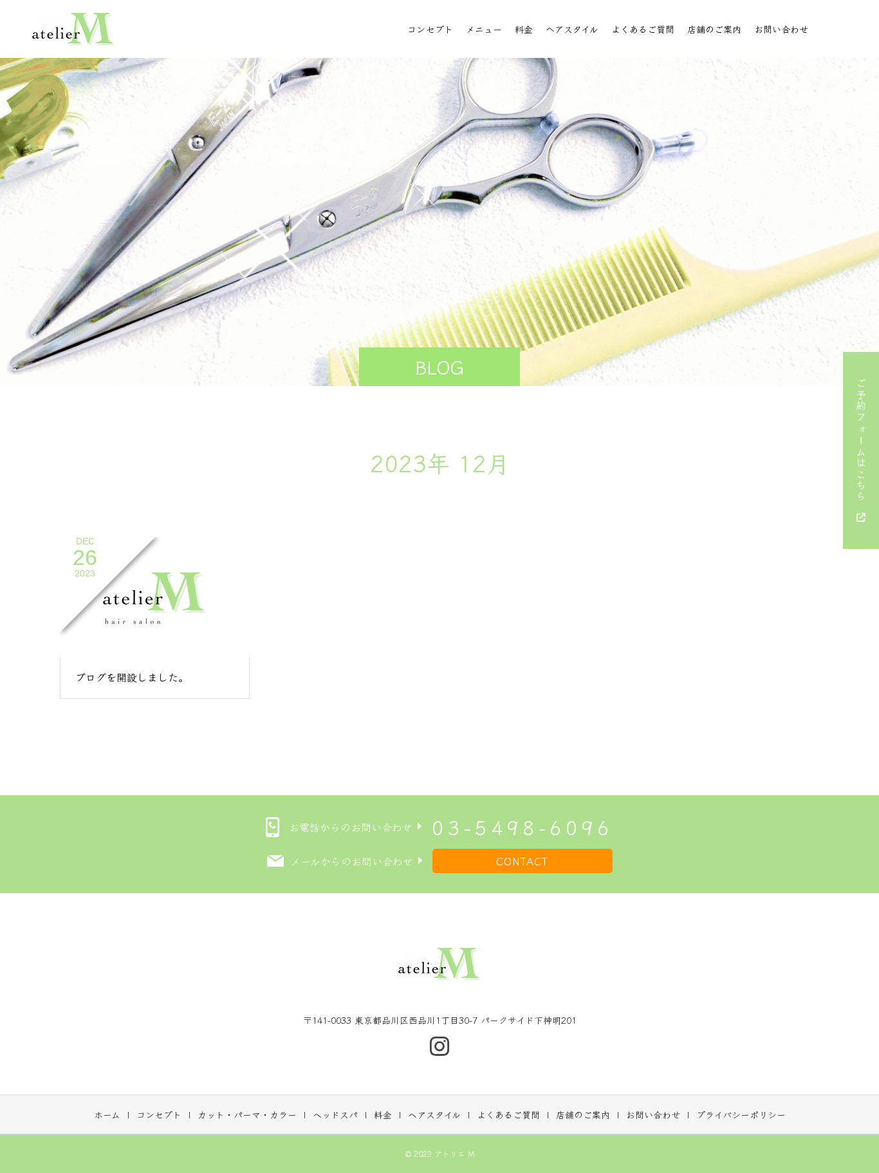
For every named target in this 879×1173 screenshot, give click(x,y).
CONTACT (522, 861)
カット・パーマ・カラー (247, 1114)
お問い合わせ (781, 29)
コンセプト (430, 29)
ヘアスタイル (572, 29)
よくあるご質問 (642, 29)
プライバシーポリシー (741, 1114)
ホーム (107, 1114)
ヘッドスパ (335, 1114)
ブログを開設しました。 (132, 677)
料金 (524, 29)
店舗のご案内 (714, 29)
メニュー (484, 29)
